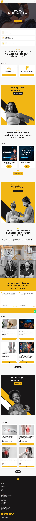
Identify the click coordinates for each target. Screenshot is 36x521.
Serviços (2, 483)
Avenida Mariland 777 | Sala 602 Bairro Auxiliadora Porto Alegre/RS (6, 496)
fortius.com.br (3, 511)
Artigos (2, 490)
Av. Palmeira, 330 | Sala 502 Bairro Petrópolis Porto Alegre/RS (5, 499)
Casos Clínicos (3, 487)
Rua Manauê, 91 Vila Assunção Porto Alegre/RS (3, 503)
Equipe (2, 489)
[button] (34, 1)
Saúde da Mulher (3, 486)
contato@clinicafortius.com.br (6, 517)
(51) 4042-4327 (4, 516)
